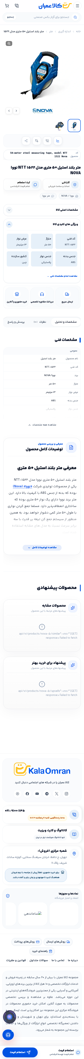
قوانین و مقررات (16, 960)
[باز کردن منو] (77, 6)
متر (51, 32)
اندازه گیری (64, 32)
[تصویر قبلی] (16, 111)
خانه (78, 32)
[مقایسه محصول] (36, 140)
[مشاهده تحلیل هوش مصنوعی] (9, 1017)
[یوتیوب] (37, 794)
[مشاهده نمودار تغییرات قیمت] (58, 140)
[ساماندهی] (32, 913)
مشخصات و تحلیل (66, 322)
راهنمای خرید (40, 951)
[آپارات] (17, 794)
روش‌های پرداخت (24, 942)
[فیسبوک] (27, 794)
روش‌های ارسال (55, 942)
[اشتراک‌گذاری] (26, 140)
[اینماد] (63, 913)
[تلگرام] (47, 794)
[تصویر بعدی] (9, 111)
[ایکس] (57, 794)
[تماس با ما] (16, 5)
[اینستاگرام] (66, 794)
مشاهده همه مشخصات (44, 425)
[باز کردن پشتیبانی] (8, 1034)
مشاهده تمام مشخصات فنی (62, 276)
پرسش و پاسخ (16, 322)
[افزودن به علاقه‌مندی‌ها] (47, 140)
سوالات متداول (38, 960)
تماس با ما (58, 960)
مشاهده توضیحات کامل (44, 548)
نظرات (40, 322)
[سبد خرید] (6, 5)
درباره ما (73, 960)
